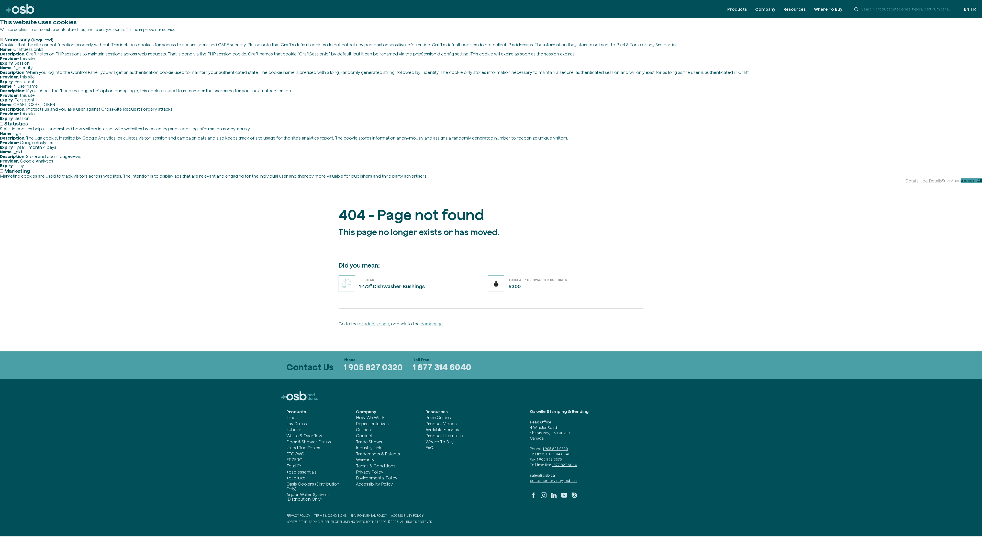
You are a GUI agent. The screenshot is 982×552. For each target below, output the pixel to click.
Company (765, 9)
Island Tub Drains (303, 447)
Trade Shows (369, 442)
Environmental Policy (376, 478)
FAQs (431, 447)
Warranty (365, 459)
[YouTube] (564, 497)
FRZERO (294, 459)
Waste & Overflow (304, 435)
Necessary (28, 39)
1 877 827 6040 (564, 465)
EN (966, 9)
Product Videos (441, 423)
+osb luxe (295, 478)
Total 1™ (294, 466)
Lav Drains (296, 423)
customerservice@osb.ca (553, 481)
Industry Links (370, 447)
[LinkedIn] (553, 497)
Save (946, 180)
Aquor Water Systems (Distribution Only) (308, 496)
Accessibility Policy (374, 484)
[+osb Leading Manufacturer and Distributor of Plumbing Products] (20, 9)
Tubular (294, 429)
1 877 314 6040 (442, 367)
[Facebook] (533, 497)
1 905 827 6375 (549, 459)
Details (912, 181)
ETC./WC (295, 454)
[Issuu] (574, 497)
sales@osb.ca (542, 475)
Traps (292, 417)
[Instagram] (543, 497)
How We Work (370, 417)
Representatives (372, 423)
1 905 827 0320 (373, 367)
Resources (795, 9)
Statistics (16, 123)
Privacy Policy (369, 472)
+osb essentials (301, 472)
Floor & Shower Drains (308, 442)
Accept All (971, 180)
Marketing (17, 171)
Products (737, 9)
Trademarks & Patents (378, 454)
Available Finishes (442, 429)
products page (374, 323)
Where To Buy (828, 9)
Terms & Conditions (375, 466)
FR (973, 9)
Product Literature (444, 435)
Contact (364, 435)
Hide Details (930, 181)
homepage (432, 323)
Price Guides (438, 417)
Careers (364, 429)
